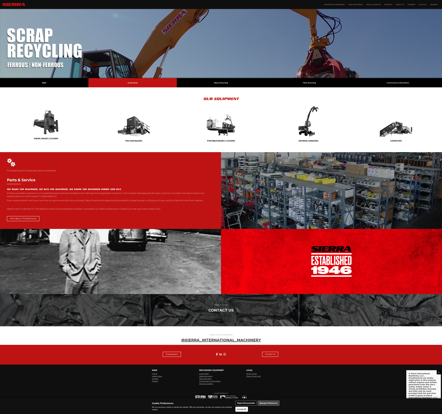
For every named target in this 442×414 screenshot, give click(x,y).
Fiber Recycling (205, 379)
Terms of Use (251, 374)
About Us (400, 4)
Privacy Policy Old (253, 376)
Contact (423, 4)
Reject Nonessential (246, 403)
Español (434, 4)
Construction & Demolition (210, 381)
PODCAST (388, 4)
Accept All (241, 409)
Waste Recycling (205, 376)
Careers (411, 4)
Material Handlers (206, 384)
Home (154, 374)
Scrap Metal (204, 374)
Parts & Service (373, 4)
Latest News (157, 376)
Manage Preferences (269, 403)
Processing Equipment (334, 4)
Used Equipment (355, 4)
